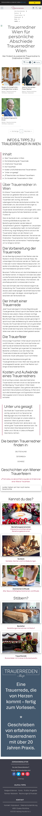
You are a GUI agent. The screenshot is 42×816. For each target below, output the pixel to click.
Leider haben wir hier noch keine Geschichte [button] (16, 488)
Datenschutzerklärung (29, 805)
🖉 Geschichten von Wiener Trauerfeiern (20, 175)
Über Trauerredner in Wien (14, 158)
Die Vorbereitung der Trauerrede (16, 161)
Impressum (15, 805)
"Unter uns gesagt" (12, 172)
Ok (34, 2)
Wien (16, 19)
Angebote (33, 790)
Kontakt (7, 805)
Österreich (17, 17)
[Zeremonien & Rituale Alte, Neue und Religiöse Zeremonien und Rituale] (21, 575)
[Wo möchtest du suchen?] (33, 8)
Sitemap (21, 779)
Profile (26, 790)
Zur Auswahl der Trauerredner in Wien (19, 178)
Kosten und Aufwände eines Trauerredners (20, 170)
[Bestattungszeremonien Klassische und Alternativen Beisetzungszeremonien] (21, 513)
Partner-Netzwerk (11, 793)
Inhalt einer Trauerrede (13, 164)
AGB (14, 808)
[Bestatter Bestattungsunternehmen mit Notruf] (21, 612)
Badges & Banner (10, 790)
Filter (27, 62)
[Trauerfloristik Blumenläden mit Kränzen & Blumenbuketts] (21, 642)
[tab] (21, 488)
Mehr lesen (23, 2)
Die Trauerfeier (10, 167)
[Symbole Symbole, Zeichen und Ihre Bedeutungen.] (21, 545)
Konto (20, 790)
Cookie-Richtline (23, 808)
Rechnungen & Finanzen (28, 793)
